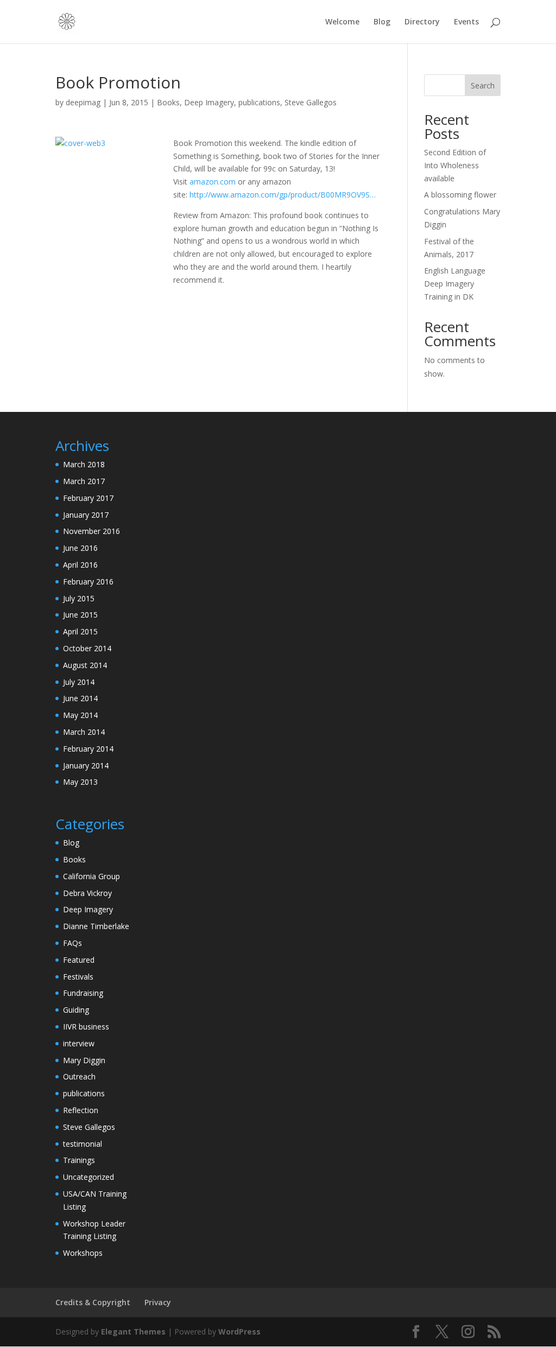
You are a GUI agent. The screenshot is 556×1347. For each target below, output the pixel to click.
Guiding (76, 1010)
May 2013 (80, 782)
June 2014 (80, 698)
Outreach (79, 1076)
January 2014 (86, 765)
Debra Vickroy (87, 893)
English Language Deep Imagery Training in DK (454, 283)
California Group (91, 876)
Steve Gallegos (311, 102)
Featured (78, 960)
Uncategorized (88, 1177)
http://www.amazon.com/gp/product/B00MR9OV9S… (282, 194)
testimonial (82, 1144)
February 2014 (88, 749)
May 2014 (80, 715)
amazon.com (212, 181)
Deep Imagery (209, 102)
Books (168, 102)
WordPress (239, 1331)
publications (259, 102)
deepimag (83, 102)
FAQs (72, 943)
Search (483, 85)
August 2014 (85, 665)
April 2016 (80, 565)
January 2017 (86, 515)
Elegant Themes (133, 1331)
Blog (382, 22)
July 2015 (78, 598)
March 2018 (84, 464)
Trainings (79, 1160)
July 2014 (78, 682)
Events (466, 22)
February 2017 (88, 498)
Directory (422, 22)
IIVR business (86, 1026)
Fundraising (83, 993)
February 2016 (88, 581)
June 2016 (80, 548)
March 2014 (84, 732)
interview (78, 1043)
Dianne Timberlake (96, 926)
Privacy (157, 1302)
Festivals (78, 976)
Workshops (83, 1253)
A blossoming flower (460, 194)
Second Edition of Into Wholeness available (455, 165)
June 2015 (80, 614)
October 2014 (87, 648)
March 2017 (84, 481)
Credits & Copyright (92, 1302)
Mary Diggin (84, 1060)
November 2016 (91, 531)
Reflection (80, 1110)
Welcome (342, 22)
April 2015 (80, 631)
